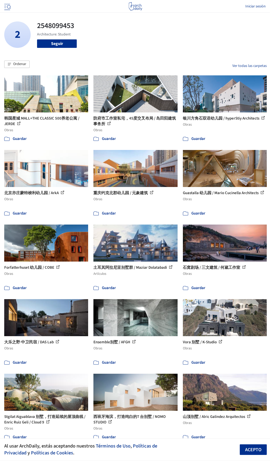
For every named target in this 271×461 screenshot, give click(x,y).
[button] (17, 64)
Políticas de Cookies (52, 452)
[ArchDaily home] (135, 6)
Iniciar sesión (255, 6)
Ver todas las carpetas (249, 66)
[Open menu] (7, 6)
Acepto (253, 449)
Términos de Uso (113, 445)
